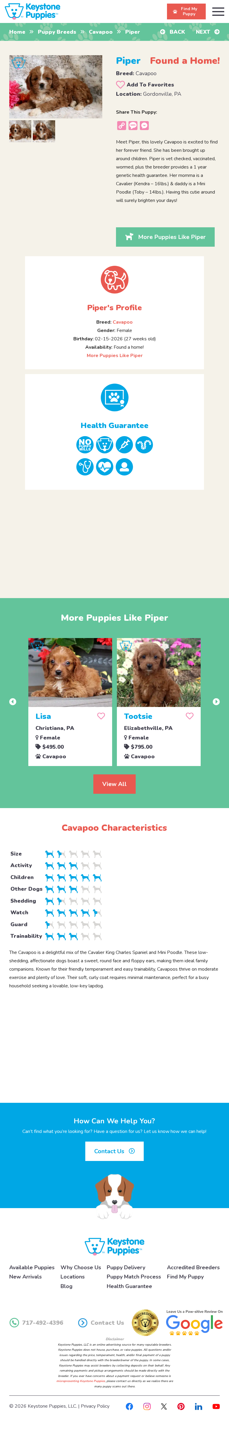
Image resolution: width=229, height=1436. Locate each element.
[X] (164, 1406)
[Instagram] (147, 1406)
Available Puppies (32, 1267)
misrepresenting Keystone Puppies (80, 1381)
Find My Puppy (185, 1276)
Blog (66, 1286)
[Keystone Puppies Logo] (114, 1246)
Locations (73, 1276)
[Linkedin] (198, 1406)
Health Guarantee (129, 1286)
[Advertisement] (114, 539)
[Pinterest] (181, 1406)
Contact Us (110, 1151)
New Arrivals (25, 1276)
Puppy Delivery (126, 1267)
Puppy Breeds (57, 31)
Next (204, 31)
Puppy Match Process (134, 1276)
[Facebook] (129, 1406)
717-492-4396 (42, 1323)
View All (114, 784)
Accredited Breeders (193, 1267)
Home (17, 31)
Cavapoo (101, 31)
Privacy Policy (95, 1406)
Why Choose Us (81, 1267)
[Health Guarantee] (114, 397)
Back (176, 31)
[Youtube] (216, 1406)
